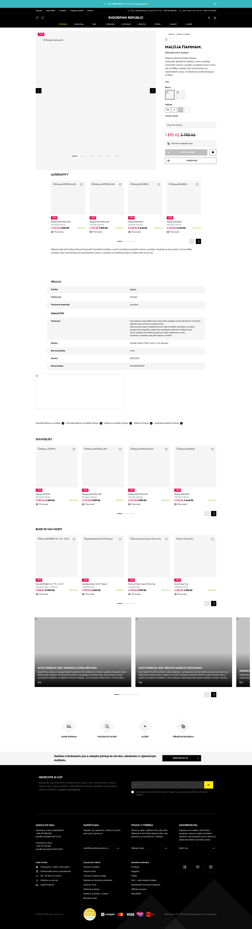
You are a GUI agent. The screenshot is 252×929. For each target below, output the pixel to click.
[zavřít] (215, 4)
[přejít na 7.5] (135, 694)
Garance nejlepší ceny (182, 143)
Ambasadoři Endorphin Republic (146, 885)
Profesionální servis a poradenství (55, 871)
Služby (134, 876)
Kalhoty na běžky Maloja (116, 423)
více (167, 82)
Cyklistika (79, 24)
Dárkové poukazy (91, 889)
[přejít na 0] (119, 241)
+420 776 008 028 (169, 11)
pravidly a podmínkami (69, 789)
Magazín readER (76, 11)
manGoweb (210, 914)
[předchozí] (191, 241)
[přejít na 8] (132, 241)
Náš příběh (50, 11)
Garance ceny (89, 885)
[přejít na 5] (129, 694)
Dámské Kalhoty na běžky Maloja (82, 423)
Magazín (135, 871)
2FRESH (182, 914)
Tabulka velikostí (171, 116)
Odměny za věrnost (49, 880)
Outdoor (126, 24)
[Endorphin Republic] (126, 17)
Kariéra (90, 11)
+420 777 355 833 (209, 11)
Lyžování (110, 24)
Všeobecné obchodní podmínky (97, 880)
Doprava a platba (91, 867)
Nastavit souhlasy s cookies (95, 894)
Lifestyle (142, 24)
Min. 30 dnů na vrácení (50, 876)
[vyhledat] (37, 17)
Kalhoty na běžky (183, 34)
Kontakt (39, 11)
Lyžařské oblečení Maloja (167, 423)
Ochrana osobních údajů (94, 876)
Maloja (133, 289)
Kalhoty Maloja (141, 423)
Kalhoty (172, 34)
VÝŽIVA (157, 24)
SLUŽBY (189, 24)
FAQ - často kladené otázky (143, 880)
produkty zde (140, 4)
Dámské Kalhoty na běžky (48, 423)
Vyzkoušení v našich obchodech (55, 867)
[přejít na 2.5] (122, 694)
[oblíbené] (43, 17)
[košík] (215, 17)
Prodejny (62, 11)
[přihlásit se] (209, 17)
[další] (198, 241)
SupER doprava (47, 885)
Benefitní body (90, 898)
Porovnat (58, 232)
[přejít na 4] (126, 241)
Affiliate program (139, 889)
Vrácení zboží (89, 871)
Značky (173, 24)
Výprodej (63, 24)
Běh (94, 24)
